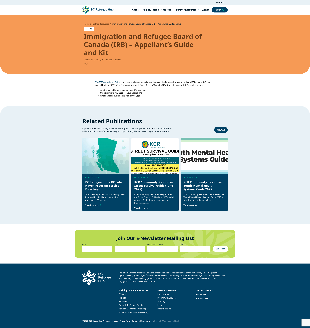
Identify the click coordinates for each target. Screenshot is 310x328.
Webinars (123, 294)
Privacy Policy (125, 321)
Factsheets (123, 301)
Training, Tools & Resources (156, 9)
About (135, 9)
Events (205, 9)
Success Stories (204, 290)
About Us (201, 294)
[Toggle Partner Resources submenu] (198, 10)
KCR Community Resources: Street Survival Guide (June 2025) (154, 185)
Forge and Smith (173, 321)
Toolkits (89, 29)
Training (161, 301)
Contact (220, 2)
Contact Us (202, 298)
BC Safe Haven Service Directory (133, 312)
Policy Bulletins (164, 308)
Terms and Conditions (141, 321)
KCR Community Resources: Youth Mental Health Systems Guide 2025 (203, 185)
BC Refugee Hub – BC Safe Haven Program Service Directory (103, 185)
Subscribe (220, 248)
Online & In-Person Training (131, 305)
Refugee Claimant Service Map (133, 308)
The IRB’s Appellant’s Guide (107, 82)
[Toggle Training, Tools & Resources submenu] (172, 10)
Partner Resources (186, 9)
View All (221, 129)
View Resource (92, 205)
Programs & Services (167, 297)
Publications (163, 294)
